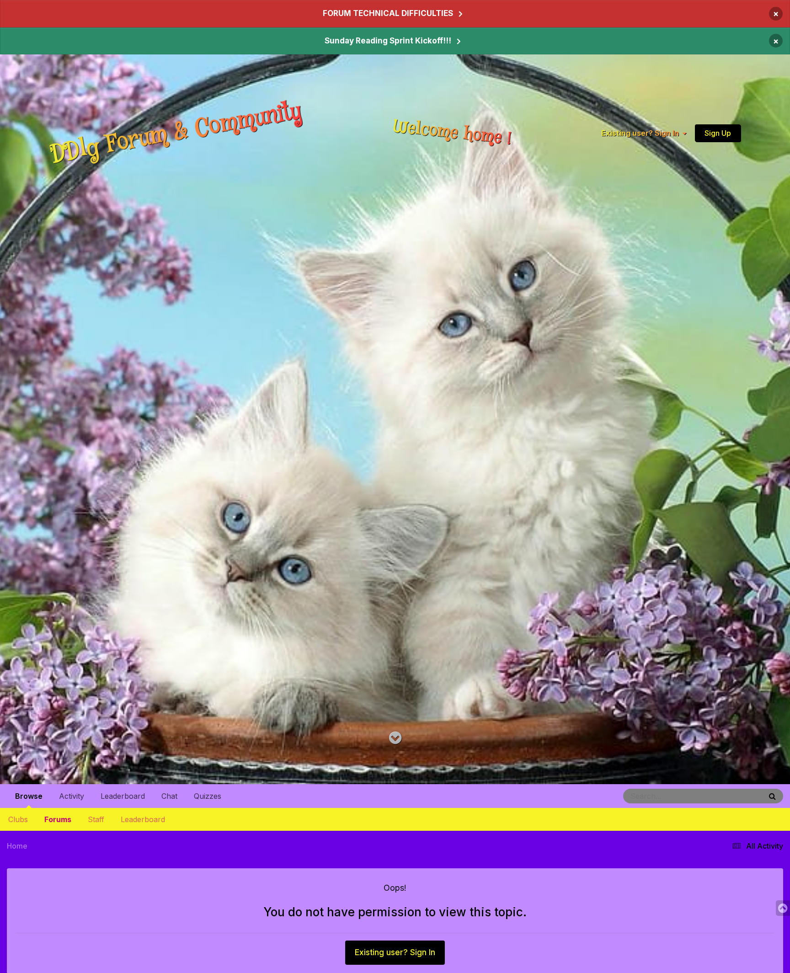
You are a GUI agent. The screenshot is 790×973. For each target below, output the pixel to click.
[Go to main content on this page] (395, 738)
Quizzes (207, 796)
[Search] (772, 796)
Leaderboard (143, 819)
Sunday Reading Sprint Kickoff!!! (388, 40)
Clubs (18, 819)
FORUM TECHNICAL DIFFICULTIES (388, 13)
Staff (96, 819)
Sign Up (718, 133)
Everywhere (733, 795)
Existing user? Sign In (642, 133)
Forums (57, 819)
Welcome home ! (452, 132)
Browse (29, 796)
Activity (71, 796)
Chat (169, 796)
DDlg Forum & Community (176, 133)
